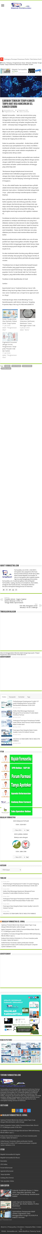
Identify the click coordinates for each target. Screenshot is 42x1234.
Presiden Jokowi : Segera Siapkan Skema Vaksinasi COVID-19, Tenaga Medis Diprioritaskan (15, 600)
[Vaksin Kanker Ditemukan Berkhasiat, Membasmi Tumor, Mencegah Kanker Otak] (27, 313)
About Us (3, 1227)
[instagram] (29, 1110)
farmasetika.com (8, 110)
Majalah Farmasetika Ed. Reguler (10, 1154)
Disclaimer (21, 1227)
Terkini (4, 697)
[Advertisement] (21, 31)
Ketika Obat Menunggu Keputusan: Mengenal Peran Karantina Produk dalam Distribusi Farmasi (25, 713)
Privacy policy (12, 1227)
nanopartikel (27, 366)
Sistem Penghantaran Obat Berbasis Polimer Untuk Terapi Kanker (9, 321)
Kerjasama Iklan (30, 1227)
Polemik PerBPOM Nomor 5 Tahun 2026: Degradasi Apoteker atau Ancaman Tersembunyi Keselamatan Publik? (25, 1193)
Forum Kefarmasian (6, 1168)
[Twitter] (21, 1110)
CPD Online (3, 1164)
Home (3, 63)
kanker (7, 366)
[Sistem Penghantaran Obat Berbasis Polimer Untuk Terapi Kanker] (10, 313)
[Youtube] (25, 1110)
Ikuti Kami (4, 1105)
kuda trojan (16, 366)
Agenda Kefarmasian (6, 1171)
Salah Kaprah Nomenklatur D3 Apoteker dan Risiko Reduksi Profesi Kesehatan (25, 1204)
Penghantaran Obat (19, 63)
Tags (28, 697)
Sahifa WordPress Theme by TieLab (29, 1231)
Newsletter (3, 1161)
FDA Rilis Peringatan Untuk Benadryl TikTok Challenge (28, 605)
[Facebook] (17, 1110)
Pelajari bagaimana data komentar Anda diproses (20, 653)
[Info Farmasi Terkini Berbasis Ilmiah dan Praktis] (21, 5)
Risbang (9, 63)
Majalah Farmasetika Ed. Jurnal (13, 922)
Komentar (21, 697)
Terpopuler (12, 697)
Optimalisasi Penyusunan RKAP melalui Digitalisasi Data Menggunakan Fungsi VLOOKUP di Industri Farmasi (25, 1214)
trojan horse (6, 368)
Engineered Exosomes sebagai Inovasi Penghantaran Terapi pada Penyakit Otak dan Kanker (9, 346)
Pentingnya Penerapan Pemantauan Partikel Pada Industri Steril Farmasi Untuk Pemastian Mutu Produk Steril (27, 722)
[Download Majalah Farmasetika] (21, 71)
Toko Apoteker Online (7, 1181)
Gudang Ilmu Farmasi (7, 1178)
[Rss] (13, 1110)
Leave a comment (24, 111)
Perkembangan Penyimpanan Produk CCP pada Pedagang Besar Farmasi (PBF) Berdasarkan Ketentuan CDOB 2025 (26, 703)
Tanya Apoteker (5, 1174)
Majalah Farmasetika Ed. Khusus (10, 1157)
